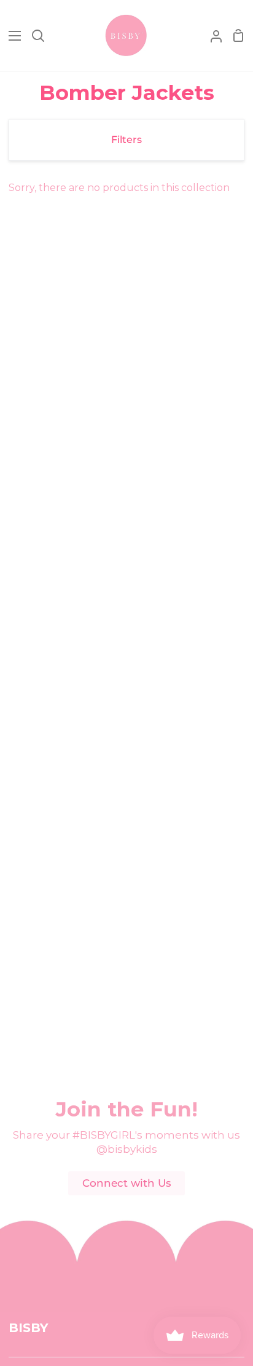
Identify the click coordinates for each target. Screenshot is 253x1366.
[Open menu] (11, 36)
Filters (126, 139)
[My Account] (211, 35)
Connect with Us (126, 1183)
